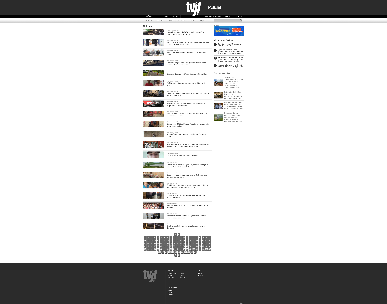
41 (206, 240)
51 (171, 243)
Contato (175, 16)
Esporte (160, 20)
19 (203, 237)
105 (209, 249)
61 (203, 243)
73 (174, 246)
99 (190, 249)
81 (200, 246)
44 (148, 243)
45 (151, 243)
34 (184, 240)
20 (206, 237)
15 (190, 237)
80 (197, 246)
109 (169, 252)
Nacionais (181, 20)
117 (195, 252)
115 (188, 252)
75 (181, 246)
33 (181, 240)
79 (193, 246)
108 (166, 252)
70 (164, 246)
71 (168, 246)
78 (190, 246)
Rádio (229, 16)
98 (187, 249)
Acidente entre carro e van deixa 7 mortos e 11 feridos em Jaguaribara (230, 66)
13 (184, 237)
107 (163, 252)
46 (155, 243)
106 (159, 252)
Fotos (165, 16)
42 (210, 240)
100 (193, 249)
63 (210, 243)
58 (193, 243)
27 (161, 240)
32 (177, 240)
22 (145, 240)
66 (151, 246)
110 (172, 252)
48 (161, 243)
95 (177, 249)
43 (145, 243)
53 (177, 243)
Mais (202, 20)
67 (155, 246)
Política (192, 20)
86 (148, 249)
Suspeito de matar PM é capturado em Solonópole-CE (230, 45)
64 (145, 246)
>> (179, 256)
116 (192, 252)
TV (157, 16)
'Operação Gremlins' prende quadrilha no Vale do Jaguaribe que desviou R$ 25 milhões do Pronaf (230, 51)
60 (200, 243)
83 (206, 246)
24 (151, 240)
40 (203, 240)
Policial (170, 20)
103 (203, 249)
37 (193, 240)
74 (177, 246)
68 (158, 246)
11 (177, 237)
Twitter (239, 16)
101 (196, 249)
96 (181, 249)
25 (155, 240)
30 (171, 240)
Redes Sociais (172, 287)
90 (161, 249)
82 (203, 246)
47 (158, 243)
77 (187, 246)
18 (200, 237)
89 (158, 249)
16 (193, 237)
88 (155, 249)
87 (151, 249)
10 (174, 237)
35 (187, 240)
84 (210, 246)
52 (174, 243)
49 (164, 243)
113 (182, 252)
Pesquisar (241, 20)
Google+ (241, 16)
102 (200, 249)
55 (184, 243)
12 (181, 237)
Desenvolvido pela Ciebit (241, 302)
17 (197, 237)
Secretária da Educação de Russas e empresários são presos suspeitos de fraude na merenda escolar (230, 59)
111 (176, 252)
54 (181, 243)
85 (145, 249)
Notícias (148, 16)
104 (206, 249)
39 (200, 240)
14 (187, 237)
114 (185, 252)
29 (168, 240)
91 (164, 249)
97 (184, 249)
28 (164, 240)
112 (179, 252)
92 (168, 249)
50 (168, 243)
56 (187, 243)
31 (174, 240)
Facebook (236, 16)
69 (161, 246)
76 (184, 246)
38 (197, 240)
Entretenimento (172, 273)
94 (174, 249)
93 (171, 249)
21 (210, 237)
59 (197, 243)
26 (158, 240)
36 (190, 240)
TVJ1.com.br (193, 9)
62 (206, 243)
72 (171, 246)
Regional (149, 20)
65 (148, 246)
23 (148, 240)
